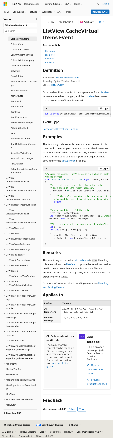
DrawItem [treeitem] (15, 70)
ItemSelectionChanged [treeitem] (22, 122)
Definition (50, 51)
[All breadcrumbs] (45, 22)
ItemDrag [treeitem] (15, 112)
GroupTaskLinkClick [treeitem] (20, 90)
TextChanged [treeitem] (17, 163)
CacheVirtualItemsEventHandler (60, 129)
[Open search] (98, 4)
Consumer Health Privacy (89, 431)
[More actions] (108, 22)
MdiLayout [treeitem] (11, 404)
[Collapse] (36, 19)
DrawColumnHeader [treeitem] (21, 65)
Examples (50, 54)
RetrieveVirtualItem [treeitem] (20, 138)
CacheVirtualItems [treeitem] (20, 38)
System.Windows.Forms (67, 77)
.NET (53, 21)
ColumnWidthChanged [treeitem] (22, 54)
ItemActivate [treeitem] (17, 95)
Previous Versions (27, 431)
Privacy (67, 431)
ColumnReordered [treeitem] (20, 49)
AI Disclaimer (8, 431)
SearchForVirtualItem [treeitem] (21, 153)
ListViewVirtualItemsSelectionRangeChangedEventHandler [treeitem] (21, 356)
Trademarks (24, 436)
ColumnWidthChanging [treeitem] (22, 60)
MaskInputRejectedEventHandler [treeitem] (21, 387)
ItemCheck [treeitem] (16, 101)
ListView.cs (56, 84)
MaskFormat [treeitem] (12, 374)
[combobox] (20, 25)
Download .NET (100, 11)
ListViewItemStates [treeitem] (15, 340)
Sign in (106, 3)
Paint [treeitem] (13, 133)
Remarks (49, 58)
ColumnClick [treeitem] (17, 44)
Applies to (50, 62)
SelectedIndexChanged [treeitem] (22, 158)
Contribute (55, 431)
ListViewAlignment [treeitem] (15, 228)
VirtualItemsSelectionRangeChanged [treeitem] (24, 171)
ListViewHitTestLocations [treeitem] (18, 260)
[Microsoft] (5, 4)
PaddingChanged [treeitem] (19, 128)
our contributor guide (57, 365)
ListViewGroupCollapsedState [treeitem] (20, 238)
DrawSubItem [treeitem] (17, 76)
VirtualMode (68, 160)
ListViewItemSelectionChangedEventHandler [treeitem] (21, 324)
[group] (77, 114)
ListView (104, 92)
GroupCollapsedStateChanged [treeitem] (24, 83)
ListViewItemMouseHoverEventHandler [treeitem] (21, 306)
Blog (42, 431)
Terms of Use (8, 436)
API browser (65, 21)
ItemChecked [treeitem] (17, 106)
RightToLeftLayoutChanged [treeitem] (23, 146)
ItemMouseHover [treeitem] (19, 117)
